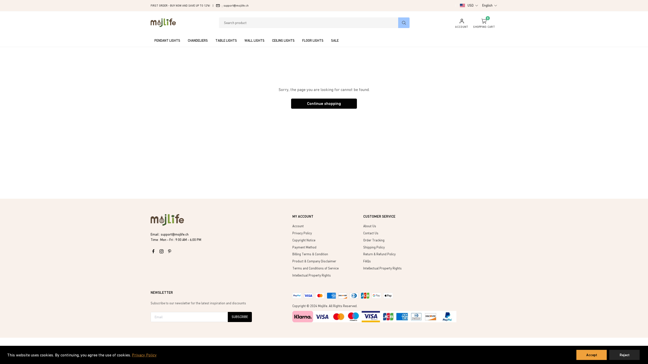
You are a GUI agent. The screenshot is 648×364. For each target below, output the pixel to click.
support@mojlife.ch (236, 5)
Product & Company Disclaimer (314, 261)
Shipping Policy (374, 247)
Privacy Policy (144, 355)
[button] (473, 5)
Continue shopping (324, 103)
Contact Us (370, 233)
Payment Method (304, 247)
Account (298, 226)
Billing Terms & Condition (310, 254)
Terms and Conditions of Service (315, 268)
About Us (369, 226)
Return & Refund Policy (379, 254)
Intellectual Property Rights (311, 275)
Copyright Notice (303, 240)
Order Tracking (373, 240)
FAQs (367, 261)
